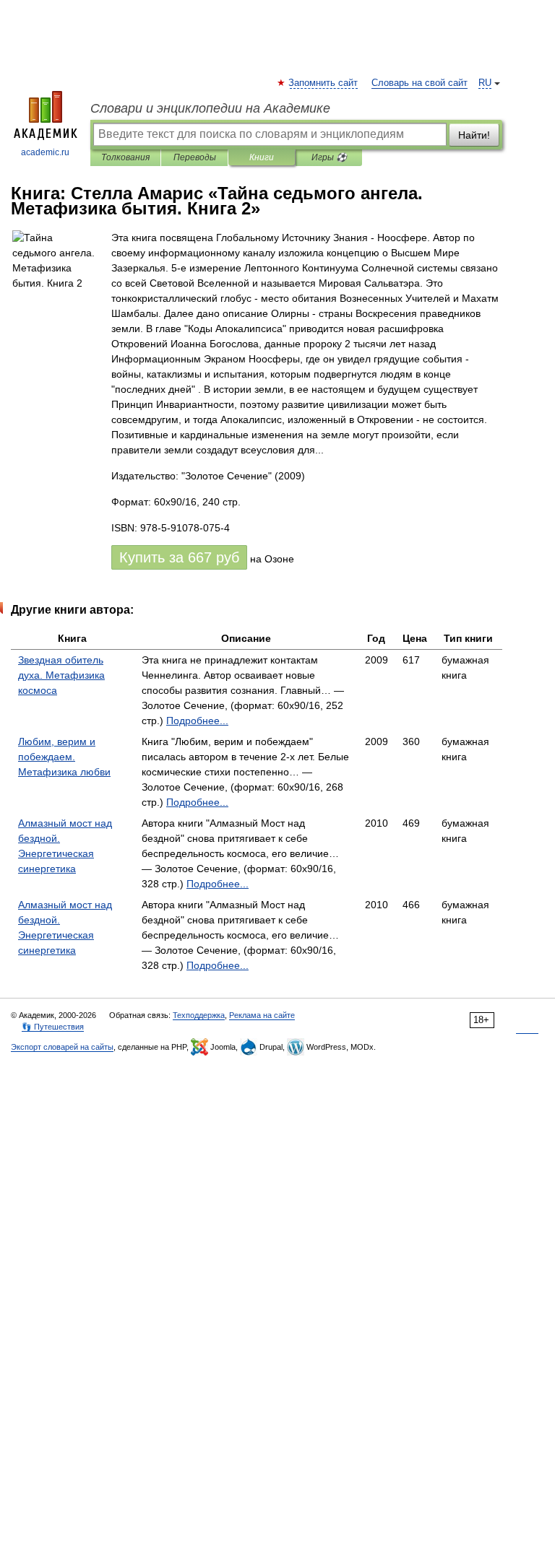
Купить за (179, 557)
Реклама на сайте (262, 1015)
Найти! (474, 135)
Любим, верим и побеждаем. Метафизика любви (64, 757)
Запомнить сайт (324, 83)
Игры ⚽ (329, 157)
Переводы (194, 157)
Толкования (125, 157)
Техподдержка (199, 1015)
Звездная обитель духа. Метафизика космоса (61, 675)
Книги (261, 157)
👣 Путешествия (53, 1026)
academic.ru (45, 152)
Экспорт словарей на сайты (62, 1047)
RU (484, 83)
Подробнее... (197, 720)
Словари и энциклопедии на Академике (210, 108)
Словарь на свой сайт (419, 83)
